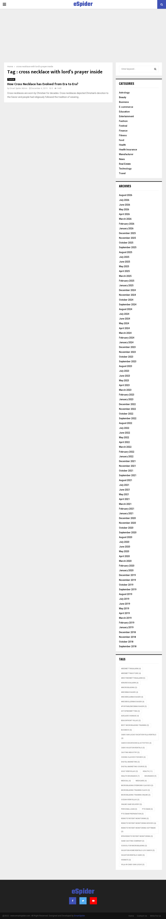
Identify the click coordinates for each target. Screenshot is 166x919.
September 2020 (127, 532)
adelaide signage (130, 716)
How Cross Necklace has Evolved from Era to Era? (42, 84)
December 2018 (127, 632)
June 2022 (124, 432)
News (122, 159)
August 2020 (125, 537)
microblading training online (135, 795)
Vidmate (126, 860)
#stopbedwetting (130, 711)
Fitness (123, 135)
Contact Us (142, 916)
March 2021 (125, 504)
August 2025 (125, 252)
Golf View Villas (129, 771)
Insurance (150, 776)
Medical (126, 781)
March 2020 (125, 561)
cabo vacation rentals (133, 748)
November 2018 (127, 637)
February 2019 (126, 622)
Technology (125, 168)
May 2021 (124, 494)
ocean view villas (130, 800)
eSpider (83, 4)
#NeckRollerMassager (132, 702)
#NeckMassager (129, 692)
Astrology (124, 92)
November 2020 (127, 523)
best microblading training (135, 725)
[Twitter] (83, 900)
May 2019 (124, 608)
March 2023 (125, 390)
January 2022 (126, 456)
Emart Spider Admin (18, 88)
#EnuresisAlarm (129, 683)
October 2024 (126, 299)
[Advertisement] (83, 38)
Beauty (122, 97)
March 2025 (125, 276)
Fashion (11, 79)
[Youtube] (93, 900)
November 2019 (127, 580)
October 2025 (126, 242)
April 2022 (124, 442)
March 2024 (125, 333)
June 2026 (124, 204)
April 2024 (124, 328)
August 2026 (125, 195)
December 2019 (127, 575)
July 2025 (124, 257)
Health (122, 145)
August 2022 (125, 423)
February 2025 (126, 280)
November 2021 (127, 466)
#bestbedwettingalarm (133, 678)
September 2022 (127, 418)
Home (131, 916)
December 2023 (127, 347)
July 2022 (124, 428)
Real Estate (125, 164)
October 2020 (126, 527)
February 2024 (126, 337)
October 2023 (126, 356)
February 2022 (126, 451)
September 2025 (127, 247)
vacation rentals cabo (133, 855)
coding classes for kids (133, 757)
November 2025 (127, 238)
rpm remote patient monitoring (137, 836)
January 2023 (126, 399)
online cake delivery (131, 804)
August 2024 (125, 309)
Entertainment (126, 116)
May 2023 (124, 380)
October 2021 (126, 470)
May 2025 (124, 266)
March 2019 (125, 618)
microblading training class (135, 790)
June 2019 (124, 603)
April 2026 (124, 214)
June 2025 (124, 261)
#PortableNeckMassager (134, 706)
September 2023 (127, 361)
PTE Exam (147, 809)
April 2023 (124, 385)
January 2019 (126, 627)
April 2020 (124, 556)
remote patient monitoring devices (138, 823)
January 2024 (126, 342)
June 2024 (124, 318)
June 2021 (124, 489)
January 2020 (126, 570)
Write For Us (155, 916)
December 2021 (127, 461)
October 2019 (126, 584)
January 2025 (126, 285)
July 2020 (124, 542)
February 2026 (126, 223)
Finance (123, 130)
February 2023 (126, 394)
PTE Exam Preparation (132, 814)
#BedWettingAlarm (131, 669)
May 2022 (124, 437)
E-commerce (126, 107)
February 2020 (126, 565)
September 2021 (127, 475)
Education (124, 111)
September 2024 (127, 304)
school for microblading (134, 846)
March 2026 (125, 219)
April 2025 (124, 271)
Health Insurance (128, 149)
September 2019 (127, 589)
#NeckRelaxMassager (132, 697)
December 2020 (127, 518)
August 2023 (125, 366)
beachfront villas (131, 720)
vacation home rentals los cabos (138, 850)
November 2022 (127, 409)
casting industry (130, 752)
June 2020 (124, 546)
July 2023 (124, 371)
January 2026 (126, 228)
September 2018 (127, 646)
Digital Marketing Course (134, 766)
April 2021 (124, 499)
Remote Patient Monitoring (135, 818)
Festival (123, 125)
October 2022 (126, 413)
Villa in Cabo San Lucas (132, 864)
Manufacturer (126, 154)
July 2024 (124, 314)
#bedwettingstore (131, 673)
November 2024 (127, 295)
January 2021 (126, 513)
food (121, 140)
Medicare (141, 781)
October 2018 (126, 641)
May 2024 (124, 323)
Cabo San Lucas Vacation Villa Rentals (138, 736)
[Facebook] (72, 900)
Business (124, 102)
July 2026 (124, 200)
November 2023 (127, 352)
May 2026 (124, 209)
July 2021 (124, 485)
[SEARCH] (155, 69)
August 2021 (125, 480)
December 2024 (127, 290)
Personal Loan (129, 809)
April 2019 (124, 613)
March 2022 (125, 447)
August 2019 (125, 594)
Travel (122, 173)
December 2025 (127, 233)
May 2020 (124, 551)
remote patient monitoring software (138, 829)
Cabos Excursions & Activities (136, 743)
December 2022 (127, 404)
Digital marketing (130, 762)
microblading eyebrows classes (137, 785)
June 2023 (124, 375)
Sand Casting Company (132, 841)
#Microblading (129, 687)
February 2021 (126, 508)
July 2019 (124, 599)
